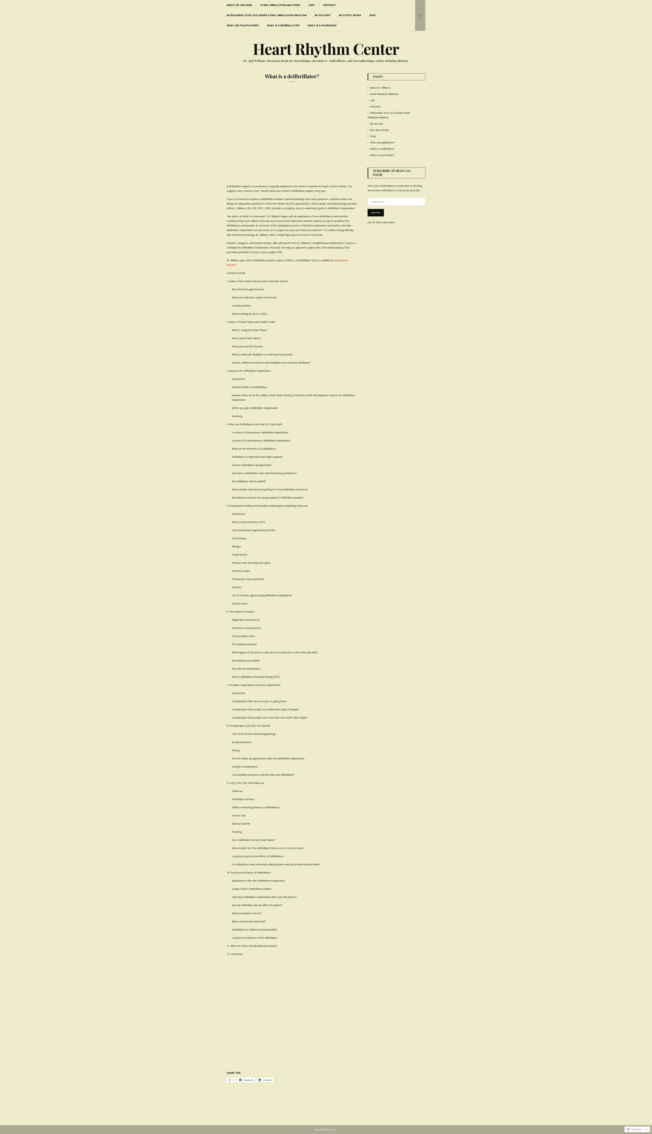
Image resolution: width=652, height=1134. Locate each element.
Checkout (329, 5)
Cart (311, 5)
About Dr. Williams (239, 5)
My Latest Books (350, 15)
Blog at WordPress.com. (326, 1129)
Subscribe (376, 212)
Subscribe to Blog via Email (392, 173)
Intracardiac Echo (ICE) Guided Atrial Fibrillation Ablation (266, 15)
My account (323, 15)
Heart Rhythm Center (326, 48)
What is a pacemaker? (322, 25)
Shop (372, 15)
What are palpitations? (243, 25)
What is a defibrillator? (283, 25)
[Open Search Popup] (420, 15)
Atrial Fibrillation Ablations (280, 5)
